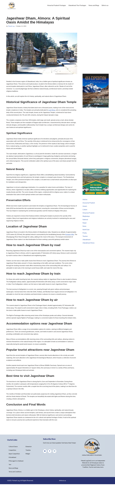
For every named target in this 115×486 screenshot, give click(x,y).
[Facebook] (49, 451)
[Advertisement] (96, 43)
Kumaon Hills (69, 234)
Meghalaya (86, 216)
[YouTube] (45, 451)
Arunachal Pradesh (89, 203)
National (85, 219)
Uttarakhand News (88, 243)
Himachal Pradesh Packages (56, 5)
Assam (85, 206)
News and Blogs (94, 5)
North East (86, 229)
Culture (85, 209)
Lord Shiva (51, 110)
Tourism (85, 236)
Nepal (84, 223)
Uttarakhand (86, 239)
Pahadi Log (11, 26)
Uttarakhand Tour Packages (77, 5)
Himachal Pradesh (88, 213)
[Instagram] (54, 451)
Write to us (105, 5)
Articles (85, 199)
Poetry (85, 233)
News (84, 226)
